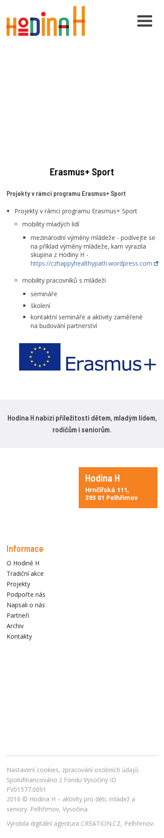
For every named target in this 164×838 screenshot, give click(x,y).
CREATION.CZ (101, 823)
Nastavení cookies (33, 770)
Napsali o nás (26, 605)
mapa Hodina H (118, 488)
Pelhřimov (138, 823)
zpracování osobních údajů (100, 770)
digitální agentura (55, 823)
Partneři (18, 615)
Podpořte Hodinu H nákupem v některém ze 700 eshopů (82, 711)
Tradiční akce (25, 573)
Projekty (18, 584)
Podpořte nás (26, 594)
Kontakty (19, 636)
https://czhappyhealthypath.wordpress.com (91, 263)
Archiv (15, 626)
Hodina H (42, 799)
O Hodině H (23, 563)
